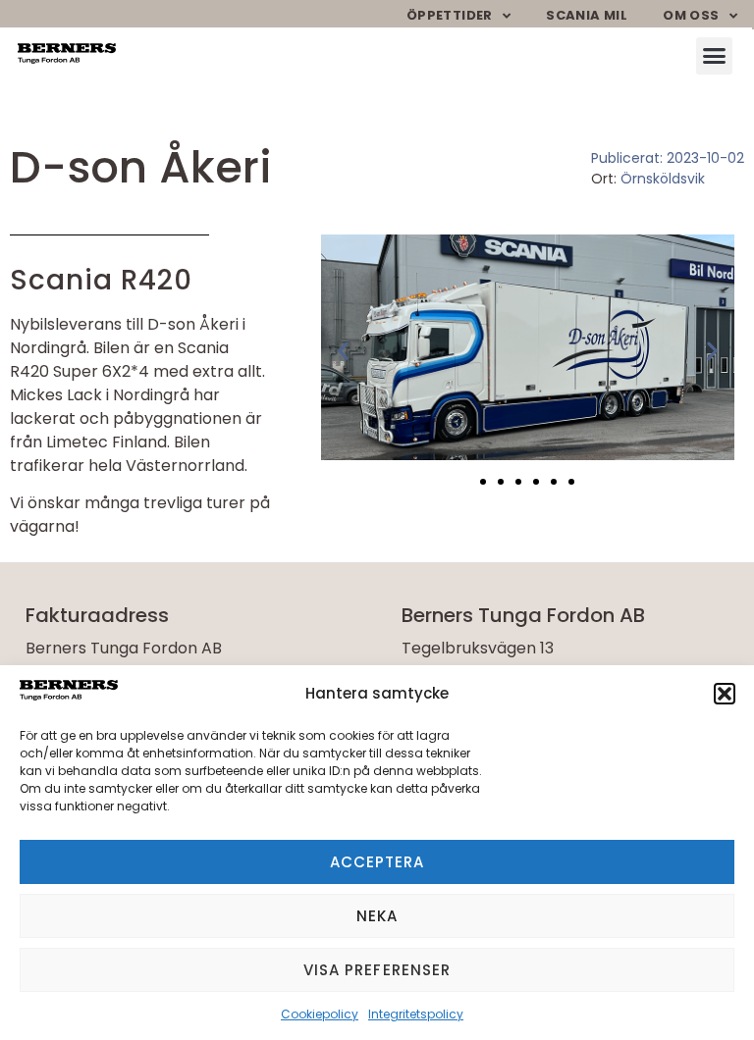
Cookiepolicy (319, 1014)
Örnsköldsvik (662, 178)
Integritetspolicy (415, 1014)
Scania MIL (586, 15)
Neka (377, 916)
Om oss (691, 15)
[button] (724, 693)
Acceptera (377, 862)
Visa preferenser (377, 970)
